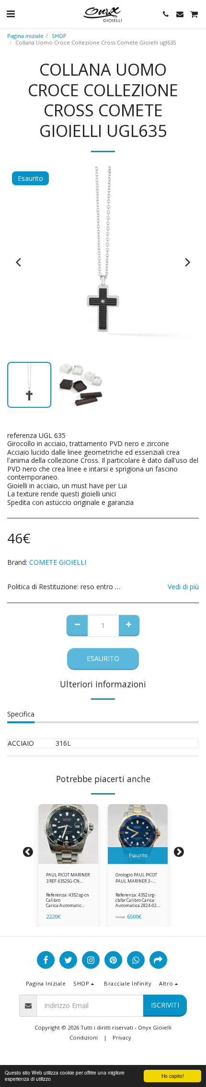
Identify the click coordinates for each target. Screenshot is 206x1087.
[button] (10, 13)
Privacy (122, 1037)
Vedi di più (183, 587)
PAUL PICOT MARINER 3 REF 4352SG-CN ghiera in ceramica (68, 878)
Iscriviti (165, 1004)
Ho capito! (172, 1075)
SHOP (59, 35)
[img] (68, 834)
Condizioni (83, 1037)
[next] (187, 262)
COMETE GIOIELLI (57, 562)
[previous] (19, 262)
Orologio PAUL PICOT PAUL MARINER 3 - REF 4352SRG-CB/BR (136, 878)
